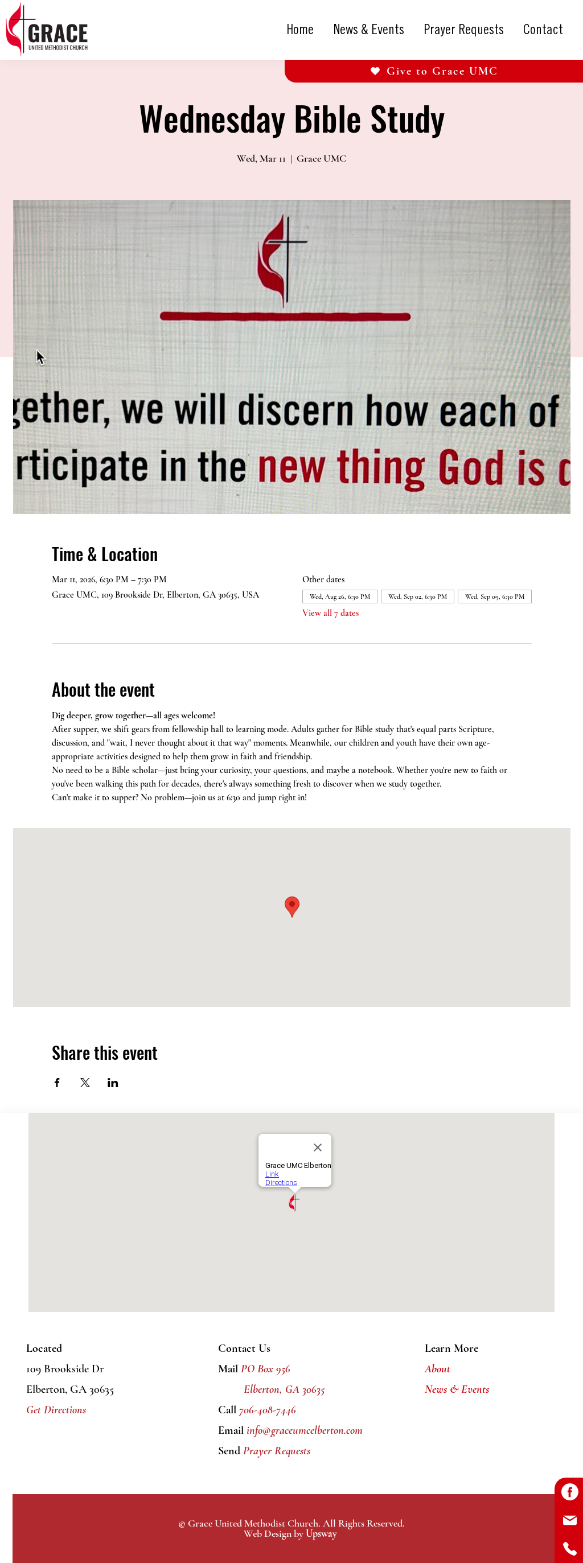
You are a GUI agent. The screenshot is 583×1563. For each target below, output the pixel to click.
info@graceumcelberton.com (305, 1430)
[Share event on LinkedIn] (113, 1082)
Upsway (321, 1533)
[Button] (569, 1492)
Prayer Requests (275, 1451)
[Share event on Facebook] (57, 1082)
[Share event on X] (85, 1082)
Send (229, 1451)
